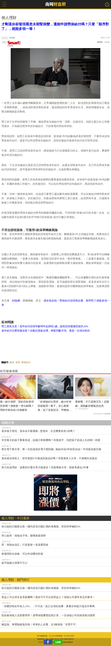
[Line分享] (59, 642)
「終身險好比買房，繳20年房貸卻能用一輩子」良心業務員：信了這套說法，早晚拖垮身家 (54, 406)
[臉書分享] (49, 642)
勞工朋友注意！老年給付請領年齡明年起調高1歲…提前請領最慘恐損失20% (44, 326)
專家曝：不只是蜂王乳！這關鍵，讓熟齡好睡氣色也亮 (92, 403)
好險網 (10, 46)
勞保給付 (25, 362)
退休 (12, 362)
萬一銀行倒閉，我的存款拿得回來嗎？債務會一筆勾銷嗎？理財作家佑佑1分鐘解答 (17, 406)
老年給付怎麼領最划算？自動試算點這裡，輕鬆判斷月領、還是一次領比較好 (45, 330)
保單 (17, 362)
